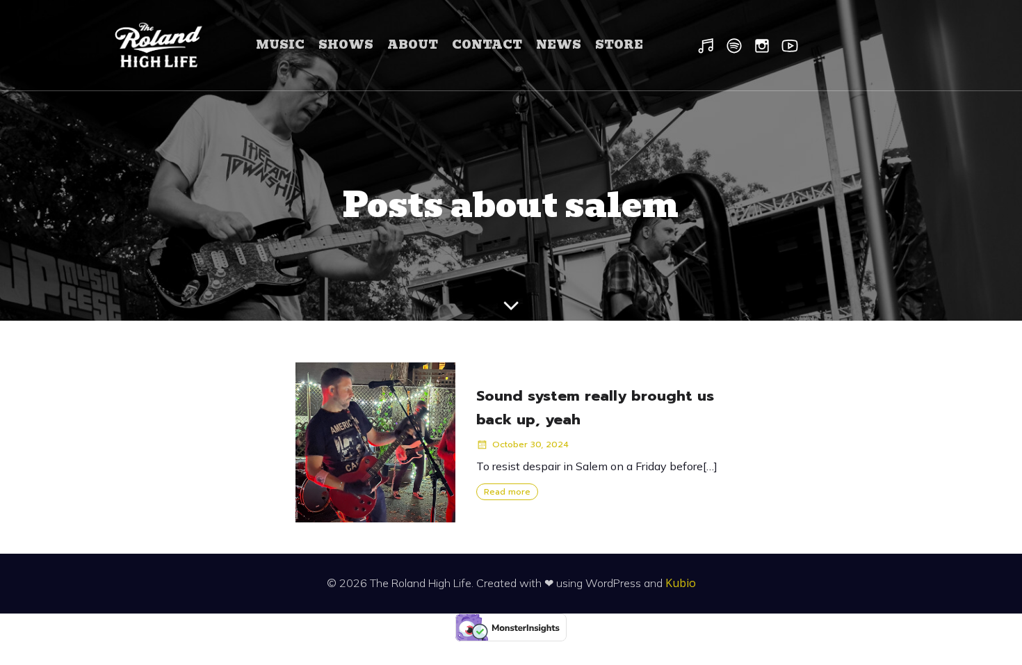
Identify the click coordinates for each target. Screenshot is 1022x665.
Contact (487, 45)
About (412, 45)
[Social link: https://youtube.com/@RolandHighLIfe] (793, 45)
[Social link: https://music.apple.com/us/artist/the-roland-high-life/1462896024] (710, 45)
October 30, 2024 (530, 444)
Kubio (680, 583)
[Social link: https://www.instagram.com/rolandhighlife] (765, 45)
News (558, 45)
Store (619, 45)
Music (280, 45)
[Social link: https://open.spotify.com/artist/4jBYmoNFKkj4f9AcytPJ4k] (738, 45)
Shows (345, 45)
